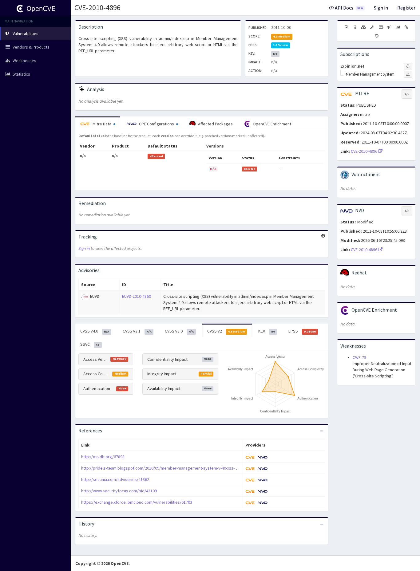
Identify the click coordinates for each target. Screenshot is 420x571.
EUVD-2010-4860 (136, 296)
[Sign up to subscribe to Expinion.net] (408, 66)
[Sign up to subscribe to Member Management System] (408, 74)
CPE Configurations (156, 124)
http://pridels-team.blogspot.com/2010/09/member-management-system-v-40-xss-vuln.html (166, 468)
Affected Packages (215, 124)
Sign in (381, 8)
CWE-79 (359, 357)
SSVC (90, 344)
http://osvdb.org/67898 (103, 456)
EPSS (302, 331)
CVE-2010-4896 (97, 7)
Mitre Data (102, 124)
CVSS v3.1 (137, 331)
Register (406, 8)
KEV (266, 331)
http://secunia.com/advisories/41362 (115, 479)
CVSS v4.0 (94, 331)
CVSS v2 (226, 331)
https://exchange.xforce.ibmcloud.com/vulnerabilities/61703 (136, 502)
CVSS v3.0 (179, 331)
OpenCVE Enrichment (271, 124)
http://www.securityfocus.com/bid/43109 (119, 491)
